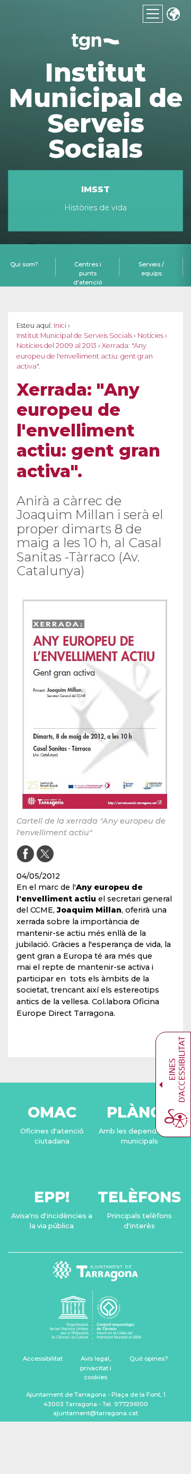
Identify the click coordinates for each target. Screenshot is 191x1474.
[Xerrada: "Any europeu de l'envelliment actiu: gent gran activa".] (95, 703)
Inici (60, 325)
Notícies (150, 336)
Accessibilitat (43, 1358)
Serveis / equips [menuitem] (151, 269)
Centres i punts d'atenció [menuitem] (87, 273)
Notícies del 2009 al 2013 (56, 346)
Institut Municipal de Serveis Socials (96, 110)
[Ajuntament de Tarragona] (95, 45)
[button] (173, 15)
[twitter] (45, 853)
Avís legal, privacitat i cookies (95, 1368)
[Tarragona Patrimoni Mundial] (95, 1339)
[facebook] (25, 853)
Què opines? (148, 1358)
